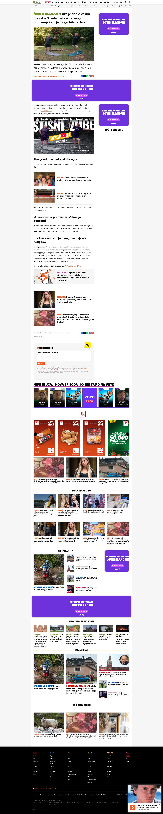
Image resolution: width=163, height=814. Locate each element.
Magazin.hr (53, 76)
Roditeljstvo (97, 6)
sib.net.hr (63, 802)
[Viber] (90, 76)
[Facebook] (82, 76)
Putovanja (88, 6)
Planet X (109, 769)
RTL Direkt (35, 766)
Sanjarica (128, 761)
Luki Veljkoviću (46, 111)
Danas (35, 753)
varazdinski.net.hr (81, 802)
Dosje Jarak (35, 771)
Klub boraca (52, 761)
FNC (51, 774)
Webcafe (77, 2)
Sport (57, 2)
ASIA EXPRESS (104, 2)
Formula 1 (52, 777)
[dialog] (144, 798)
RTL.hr (34, 802)
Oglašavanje (43, 795)
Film (69, 758)
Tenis (51, 769)
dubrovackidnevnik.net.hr (102, 802)
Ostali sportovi (53, 771)
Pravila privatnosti (73, 795)
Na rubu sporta (53, 763)
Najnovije (128, 759)
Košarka (51, 766)
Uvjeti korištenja (52, 795)
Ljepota (65, 6)
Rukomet (52, 758)
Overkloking (109, 766)
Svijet (34, 758)
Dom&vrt (45, 6)
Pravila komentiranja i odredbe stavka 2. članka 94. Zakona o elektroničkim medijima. (62, 369)
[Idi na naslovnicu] (38, 3)
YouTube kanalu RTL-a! (73, 266)
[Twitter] (84, 76)
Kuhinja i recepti (55, 6)
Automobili (128, 6)
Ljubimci (73, 6)
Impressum (36, 795)
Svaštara (109, 771)
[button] (36, 390)
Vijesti (34, 756)
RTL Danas (35, 763)
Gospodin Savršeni (72, 774)
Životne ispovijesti (117, 6)
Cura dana (109, 758)
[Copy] (92, 76)
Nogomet (52, 756)
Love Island (70, 769)
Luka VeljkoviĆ (37, 333)
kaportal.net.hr (71, 802)
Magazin (69, 2)
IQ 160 (95, 2)
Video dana (109, 777)
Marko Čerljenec (54, 333)
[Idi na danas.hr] (49, 2)
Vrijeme (34, 774)
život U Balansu (65, 333)
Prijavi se (40, 364)
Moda (80, 6)
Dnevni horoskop (111, 761)
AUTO (89, 2)
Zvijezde (70, 756)
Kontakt (81, 795)
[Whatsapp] (87, 76)
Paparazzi (70, 763)
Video (128, 756)
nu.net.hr (122, 802)
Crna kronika (35, 761)
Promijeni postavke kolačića (92, 795)
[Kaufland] (81, 414)
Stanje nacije (36, 769)
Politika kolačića (63, 795)
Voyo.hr (46, 802)
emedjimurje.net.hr (54, 802)
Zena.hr (40, 802)
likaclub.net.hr (53, 804)
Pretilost (46, 333)
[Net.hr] (127, 795)
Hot (62, 2)
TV (68, 766)
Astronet (109, 756)
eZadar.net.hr (114, 802)
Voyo (69, 779)
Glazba (69, 761)
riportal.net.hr (90, 802)
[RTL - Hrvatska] (120, 795)
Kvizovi (108, 774)
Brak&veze (36, 6)
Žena (84, 2)
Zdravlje (106, 6)
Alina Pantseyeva (38, 336)
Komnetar (109, 763)
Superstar (70, 771)
